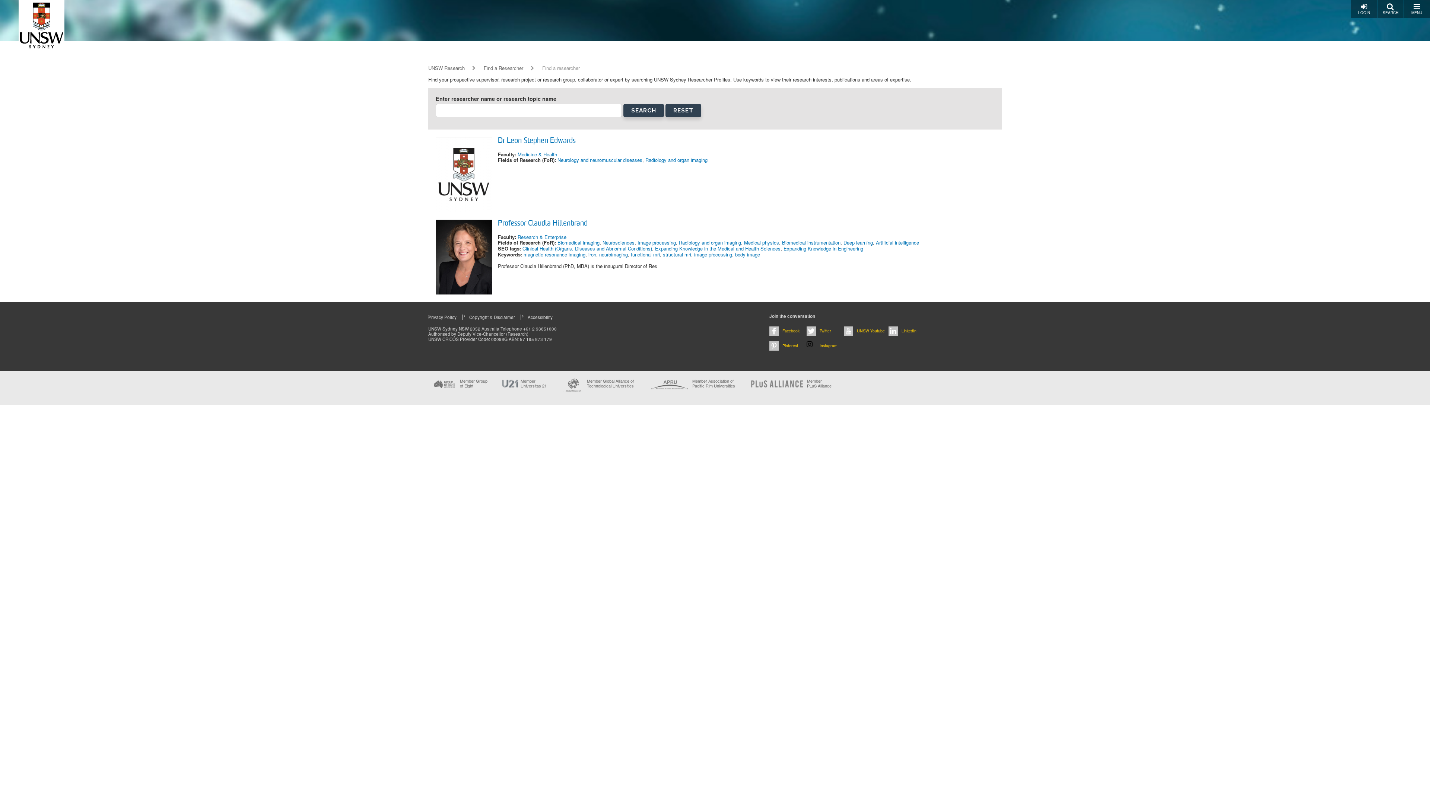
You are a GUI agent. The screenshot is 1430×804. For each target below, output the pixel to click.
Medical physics (761, 242)
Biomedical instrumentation (811, 242)
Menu (1416, 12)
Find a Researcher (503, 68)
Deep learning (858, 242)
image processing (713, 254)
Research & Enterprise (542, 236)
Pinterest (790, 345)
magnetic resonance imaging (554, 254)
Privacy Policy (442, 317)
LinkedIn (909, 331)
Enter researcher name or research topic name (496, 99)
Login (1364, 12)
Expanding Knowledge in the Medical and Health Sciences (718, 248)
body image (747, 254)
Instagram (829, 345)
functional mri (645, 254)
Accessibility (540, 317)
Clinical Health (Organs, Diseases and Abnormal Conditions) (587, 248)
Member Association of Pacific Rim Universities (713, 384)
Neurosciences (619, 242)
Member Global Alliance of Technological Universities (610, 384)
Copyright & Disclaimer (492, 317)
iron (592, 254)
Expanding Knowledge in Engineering (823, 248)
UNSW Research (446, 68)
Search (1390, 12)
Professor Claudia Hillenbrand (543, 223)
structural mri (677, 254)
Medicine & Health (537, 154)
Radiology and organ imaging (676, 159)
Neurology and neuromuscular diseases (599, 159)
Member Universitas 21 (534, 383)
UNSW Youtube (871, 331)
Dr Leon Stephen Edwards (537, 141)
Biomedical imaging (578, 242)
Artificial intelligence (897, 242)
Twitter (825, 331)
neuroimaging (613, 254)
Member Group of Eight (473, 383)
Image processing (657, 242)
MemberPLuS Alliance (819, 383)
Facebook (791, 331)
